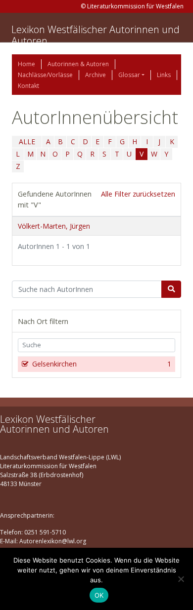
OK (99, 595)
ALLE (27, 141)
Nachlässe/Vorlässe (45, 75)
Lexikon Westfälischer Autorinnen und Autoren (95, 35)
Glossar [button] (129, 75)
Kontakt (28, 85)
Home (26, 64)
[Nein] (181, 579)
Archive (95, 75)
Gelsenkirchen (101, 363)
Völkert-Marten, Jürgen (54, 226)
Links (164, 75)
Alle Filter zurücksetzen (138, 194)
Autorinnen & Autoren (78, 64)
